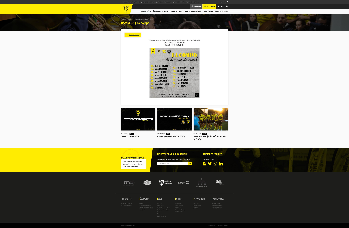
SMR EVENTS (208, 11)
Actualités (130, 19)
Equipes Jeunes (161, 216)
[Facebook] (219, 6)
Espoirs (159, 212)
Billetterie (220, 225)
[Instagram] (224, 6)
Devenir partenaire (217, 205)
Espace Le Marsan (180, 210)
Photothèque (197, 205)
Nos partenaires (216, 203)
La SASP (159, 203)
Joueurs (141, 203)
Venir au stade (179, 205)
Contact (226, 225)
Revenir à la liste (134, 35)
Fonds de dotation (221, 11)
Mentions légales (212, 225)
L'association (160, 205)
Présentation (178, 203)
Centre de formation (162, 210)
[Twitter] (222, 6)
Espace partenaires (217, 207)
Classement (142, 210)
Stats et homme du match (146, 207)
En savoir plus (223, 2)
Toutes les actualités (141, 19)
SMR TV (196, 203)
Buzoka (196, 207)
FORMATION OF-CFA (163, 207)
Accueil (123, 19)
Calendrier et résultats (145, 205)
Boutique (177, 207)
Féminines (160, 214)
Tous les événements (126, 205)
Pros (150, 19)
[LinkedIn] (227, 6)
